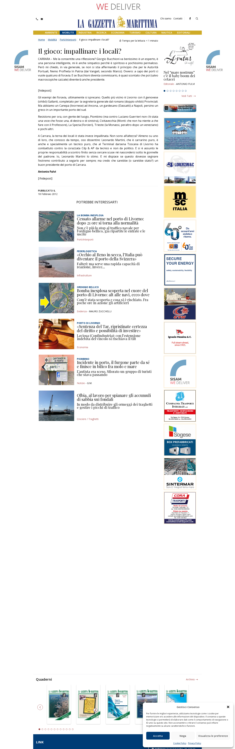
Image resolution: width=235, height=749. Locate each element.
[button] (228, 707)
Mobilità (68, 32)
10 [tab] (66, 729)
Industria (85, 32)
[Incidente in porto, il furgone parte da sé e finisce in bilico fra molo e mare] (56, 370)
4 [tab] (173, 91)
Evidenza (82, 311)
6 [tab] (179, 91)
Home (41, 39)
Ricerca (101, 32)
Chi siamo (165, 18)
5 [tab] (177, 91)
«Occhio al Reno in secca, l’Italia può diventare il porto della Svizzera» (109, 256)
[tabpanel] (180, 79)
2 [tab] (167, 91)
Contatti (177, 18)
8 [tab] (186, 91)
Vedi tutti (186, 96)
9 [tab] (64, 729)
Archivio (190, 679)
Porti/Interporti (68, 39)
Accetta (158, 735)
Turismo (135, 32)
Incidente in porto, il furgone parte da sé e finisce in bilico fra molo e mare (113, 364)
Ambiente (51, 32)
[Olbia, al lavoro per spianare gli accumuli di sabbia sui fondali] (56, 406)
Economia (117, 32)
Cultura (151, 32)
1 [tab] (164, 91)
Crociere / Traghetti (88, 419)
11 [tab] (70, 729)
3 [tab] (171, 91)
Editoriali (183, 32)
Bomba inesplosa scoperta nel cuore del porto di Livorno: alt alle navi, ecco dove (113, 292)
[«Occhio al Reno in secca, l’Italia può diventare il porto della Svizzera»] (56, 262)
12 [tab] (73, 729)
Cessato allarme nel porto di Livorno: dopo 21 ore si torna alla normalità (110, 221)
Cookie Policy (179, 743)
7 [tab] (183, 91)
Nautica (166, 32)
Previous (40, 707)
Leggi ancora (180, 79)
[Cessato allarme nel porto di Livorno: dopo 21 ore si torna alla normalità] (56, 226)
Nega (183, 735)
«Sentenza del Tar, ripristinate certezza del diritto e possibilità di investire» (112, 328)
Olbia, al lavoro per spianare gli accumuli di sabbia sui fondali (114, 397)
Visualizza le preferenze (213, 735)
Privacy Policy (194, 743)
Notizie (81, 383)
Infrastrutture (84, 275)
